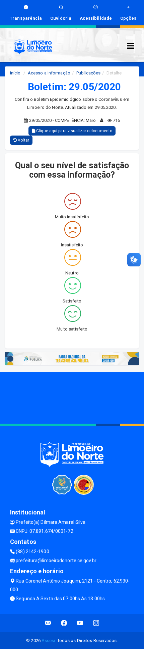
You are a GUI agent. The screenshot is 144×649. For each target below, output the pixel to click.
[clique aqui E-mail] (48, 623)
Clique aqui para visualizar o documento (73, 131)
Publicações (88, 72)
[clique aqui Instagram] (96, 623)
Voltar (23, 140)
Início (15, 72)
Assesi (48, 640)
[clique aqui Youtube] (80, 623)
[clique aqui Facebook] (64, 623)
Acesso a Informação (49, 72)
